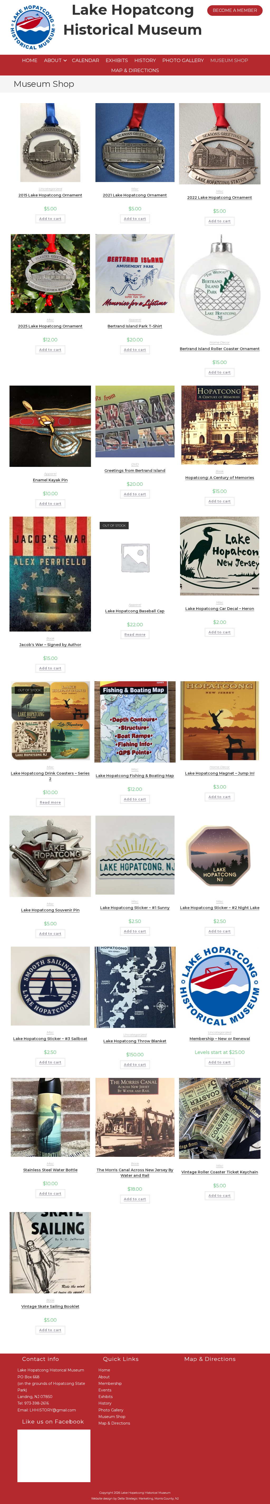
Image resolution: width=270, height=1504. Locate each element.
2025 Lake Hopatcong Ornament (50, 326)
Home (29, 60)
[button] (65, 60)
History (145, 60)
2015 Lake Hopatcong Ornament (50, 195)
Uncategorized (50, 189)
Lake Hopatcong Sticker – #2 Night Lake (219, 907)
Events (104, 1390)
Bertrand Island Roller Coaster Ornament (220, 348)
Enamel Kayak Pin (50, 480)
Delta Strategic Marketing (135, 1498)
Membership (110, 1383)
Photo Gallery (183, 60)
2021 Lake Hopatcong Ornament (135, 195)
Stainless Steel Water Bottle (50, 1170)
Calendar (85, 60)
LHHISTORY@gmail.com (53, 1410)
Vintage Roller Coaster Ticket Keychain (219, 1172)
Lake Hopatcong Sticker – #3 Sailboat (50, 1038)
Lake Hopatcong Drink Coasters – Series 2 (50, 776)
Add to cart (50, 219)
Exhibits (117, 60)
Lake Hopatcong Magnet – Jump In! (219, 773)
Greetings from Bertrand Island (134, 470)
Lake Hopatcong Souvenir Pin (50, 910)
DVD (135, 464)
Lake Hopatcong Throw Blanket (134, 1041)
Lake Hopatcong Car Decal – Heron (219, 608)
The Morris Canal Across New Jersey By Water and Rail (135, 1173)
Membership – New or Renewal (220, 1038)
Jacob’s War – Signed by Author (50, 644)
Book (220, 471)
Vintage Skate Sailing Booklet (50, 1306)
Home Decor (220, 342)
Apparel (135, 320)
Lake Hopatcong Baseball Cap (135, 611)
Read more (135, 635)
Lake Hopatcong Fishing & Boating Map (135, 775)
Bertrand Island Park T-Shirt (135, 326)
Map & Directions (135, 70)
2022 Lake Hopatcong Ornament (219, 197)
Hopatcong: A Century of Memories (219, 477)
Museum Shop (229, 60)
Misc (134, 189)
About (53, 60)
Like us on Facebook (53, 1421)
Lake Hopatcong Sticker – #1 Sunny (135, 907)
